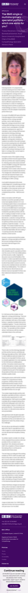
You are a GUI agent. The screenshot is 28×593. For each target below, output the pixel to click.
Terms (3, 551)
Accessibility (5, 557)
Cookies (4, 559)
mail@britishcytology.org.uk (12, 524)
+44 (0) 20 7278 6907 (9, 521)
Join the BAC (14, 586)
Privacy (4, 554)
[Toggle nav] (25, 4)
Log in (19, 590)
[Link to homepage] (12, 4)
